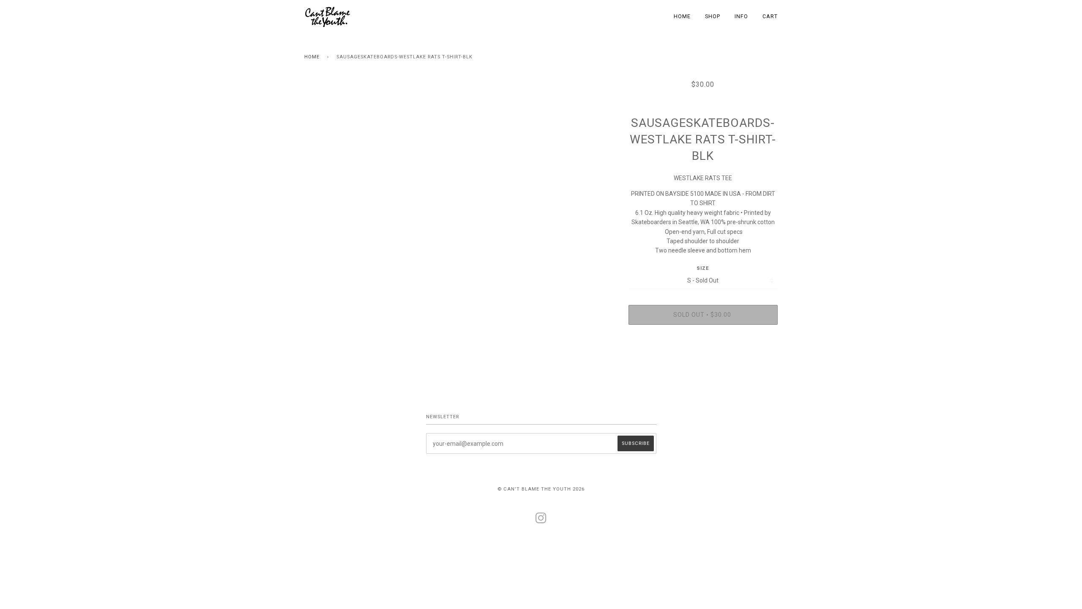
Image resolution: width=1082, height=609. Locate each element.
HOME (682, 16)
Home (312, 57)
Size (703, 268)
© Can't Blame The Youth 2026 (541, 489)
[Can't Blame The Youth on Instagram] (541, 521)
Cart (770, 16)
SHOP (712, 16)
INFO (741, 16)
